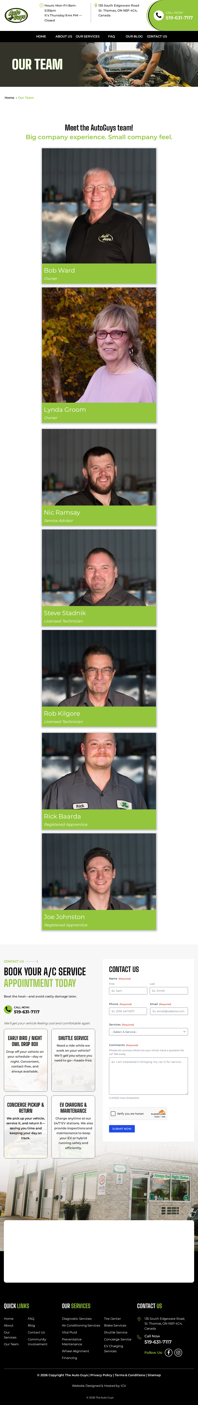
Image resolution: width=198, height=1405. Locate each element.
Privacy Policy (101, 1375)
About (9, 1325)
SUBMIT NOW (121, 1128)
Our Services (88, 36)
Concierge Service (117, 1339)
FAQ (111, 36)
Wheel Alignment (75, 1351)
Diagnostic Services (77, 1319)
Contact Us (157, 36)
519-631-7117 (179, 17)
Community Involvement (38, 1342)
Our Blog (134, 36)
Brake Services (115, 1325)
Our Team (11, 1344)
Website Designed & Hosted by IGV (99, 1386)
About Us (63, 36)
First (111, 983)
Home (41, 36)
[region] (147, 1374)
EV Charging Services (113, 1348)
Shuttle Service (115, 1332)
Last (152, 983)
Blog (31, 1325)
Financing (69, 1358)
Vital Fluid (69, 1332)
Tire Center (112, 1319)
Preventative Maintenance (72, 1342)
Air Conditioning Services (81, 1325)
